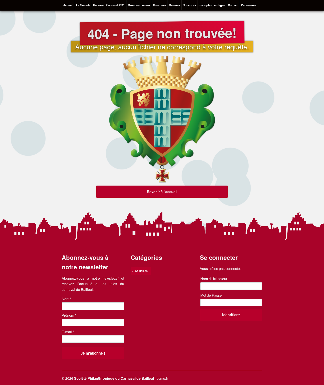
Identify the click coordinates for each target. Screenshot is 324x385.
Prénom (69, 315)
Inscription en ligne (212, 5)
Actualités (141, 271)
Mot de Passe (211, 295)
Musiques (159, 5)
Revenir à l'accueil (162, 191)
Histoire (98, 5)
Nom (66, 298)
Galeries (174, 5)
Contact (233, 5)
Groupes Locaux (139, 5)
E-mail (68, 331)
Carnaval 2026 (115, 5)
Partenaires (248, 5)
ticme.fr (162, 378)
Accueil (68, 5)
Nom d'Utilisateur (213, 278)
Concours (189, 5)
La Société (83, 5)
